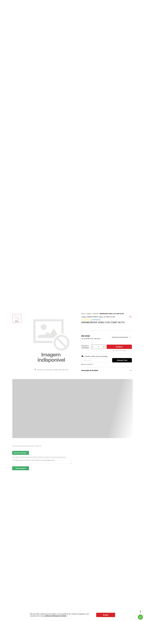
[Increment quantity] (103, 347)
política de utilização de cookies (55, 616)
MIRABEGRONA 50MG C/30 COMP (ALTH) (112, 313)
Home (83, 313)
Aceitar (106, 615)
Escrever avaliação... (20, 453)
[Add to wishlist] (130, 316)
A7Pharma (95, 313)
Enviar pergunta (20, 468)
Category (88, 313)
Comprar (119, 347)
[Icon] (140, 617)
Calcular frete (122, 360)
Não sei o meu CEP (86, 364)
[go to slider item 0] (16, 318)
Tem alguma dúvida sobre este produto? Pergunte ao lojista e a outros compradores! (39, 457)
